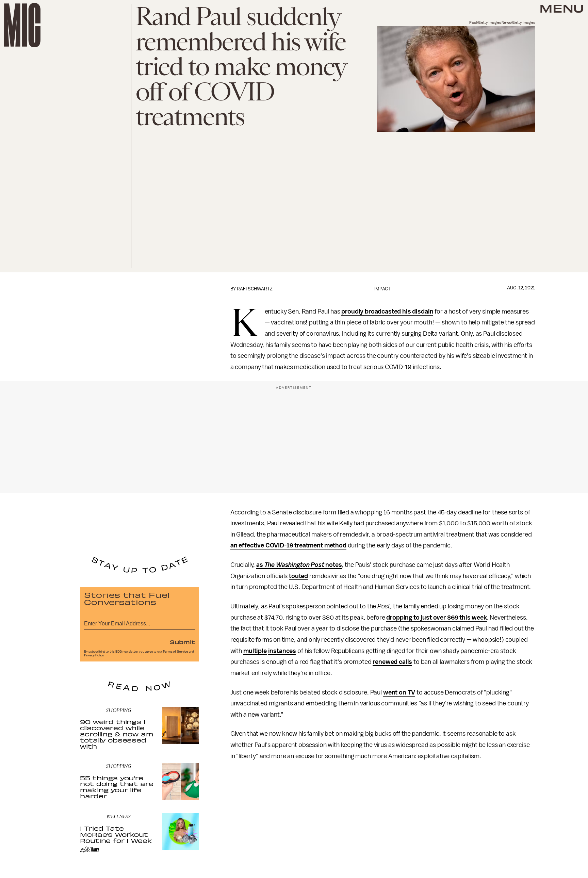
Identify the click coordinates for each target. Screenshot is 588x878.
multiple (255, 651)
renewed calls (392, 661)
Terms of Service (175, 651)
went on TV (399, 692)
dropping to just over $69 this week (436, 617)
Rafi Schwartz (255, 288)
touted (298, 576)
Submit (182, 641)
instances (282, 651)
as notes (299, 564)
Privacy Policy (94, 655)
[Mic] (22, 25)
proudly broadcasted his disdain (387, 311)
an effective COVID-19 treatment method (288, 545)
